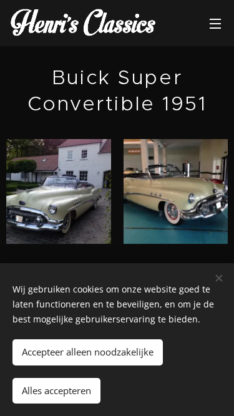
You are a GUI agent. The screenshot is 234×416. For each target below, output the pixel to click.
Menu (215, 23)
